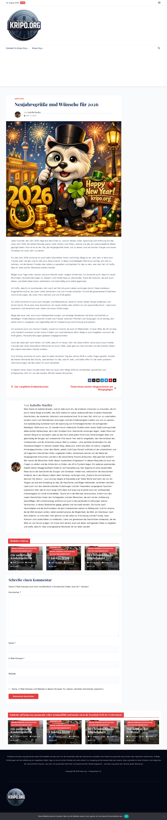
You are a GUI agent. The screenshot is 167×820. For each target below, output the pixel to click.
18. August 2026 (136, 736)
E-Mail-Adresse (16, 658)
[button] (159, 48)
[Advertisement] (83, 69)
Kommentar (15, 592)
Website (12, 673)
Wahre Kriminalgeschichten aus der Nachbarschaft (23, 550)
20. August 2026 (59, 736)
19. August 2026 (98, 736)
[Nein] (164, 816)
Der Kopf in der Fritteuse (137, 730)
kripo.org (37, 48)
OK (126, 816)
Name (12, 643)
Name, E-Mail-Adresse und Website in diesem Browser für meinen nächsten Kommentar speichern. (58, 689)
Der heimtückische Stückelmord (100, 556)
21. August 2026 (20, 736)
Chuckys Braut (59, 558)
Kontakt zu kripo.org (16, 48)
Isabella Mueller (34, 112)
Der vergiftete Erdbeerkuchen (31, 386)
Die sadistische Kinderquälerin (21, 556)
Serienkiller (55, 547)
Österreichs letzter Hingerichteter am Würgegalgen (92, 388)
